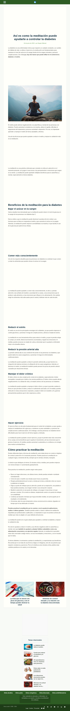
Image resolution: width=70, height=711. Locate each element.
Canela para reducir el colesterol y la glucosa (39, 654)
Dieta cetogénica (31, 693)
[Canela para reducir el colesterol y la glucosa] (29, 654)
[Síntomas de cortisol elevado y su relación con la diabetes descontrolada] (29, 684)
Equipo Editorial (42, 43)
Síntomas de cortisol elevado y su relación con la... (40, 684)
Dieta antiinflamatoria (59, 693)
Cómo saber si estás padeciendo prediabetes (40, 669)
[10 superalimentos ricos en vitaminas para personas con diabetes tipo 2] (29, 662)
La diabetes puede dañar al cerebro (39, 646)
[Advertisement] (35, 20)
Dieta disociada (44, 693)
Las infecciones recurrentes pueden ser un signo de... (39, 677)
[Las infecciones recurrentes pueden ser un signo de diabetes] (29, 677)
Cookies (31, 708)
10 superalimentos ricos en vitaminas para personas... (39, 661)
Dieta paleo (19, 693)
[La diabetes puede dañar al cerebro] (29, 647)
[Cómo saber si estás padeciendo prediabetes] (29, 669)
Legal (27, 708)
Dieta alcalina (8, 693)
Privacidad (36, 708)
